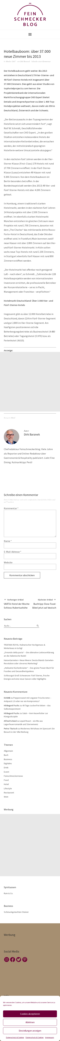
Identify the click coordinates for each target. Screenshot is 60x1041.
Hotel (13, 418)
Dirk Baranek (25, 61)
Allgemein (8, 750)
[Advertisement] (30, 382)
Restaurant (9, 792)
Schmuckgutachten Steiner (16, 912)
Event (6, 771)
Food (6, 780)
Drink (6, 767)
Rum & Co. (8, 893)
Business (8, 759)
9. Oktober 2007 (10, 61)
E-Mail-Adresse (12, 551)
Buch (6, 755)
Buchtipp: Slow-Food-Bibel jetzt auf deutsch (44, 603)
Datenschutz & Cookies (15, 1037)
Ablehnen (30, 1022)
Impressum (49, 1037)
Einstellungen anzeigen (30, 1030)
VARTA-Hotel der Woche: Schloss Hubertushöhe (17, 603)
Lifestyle (8, 788)
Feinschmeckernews (13, 776)
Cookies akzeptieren (30, 1013)
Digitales (8, 763)
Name (8, 541)
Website (8, 562)
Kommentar (11, 508)
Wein (6, 796)
